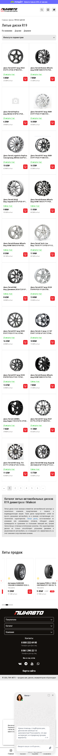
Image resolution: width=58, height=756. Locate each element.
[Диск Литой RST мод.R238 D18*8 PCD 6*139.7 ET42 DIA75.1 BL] (15, 364)
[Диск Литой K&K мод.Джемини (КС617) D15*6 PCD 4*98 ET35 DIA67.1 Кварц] (15, 276)
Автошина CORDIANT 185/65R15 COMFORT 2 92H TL (31, 584)
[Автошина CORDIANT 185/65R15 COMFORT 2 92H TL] (31, 572)
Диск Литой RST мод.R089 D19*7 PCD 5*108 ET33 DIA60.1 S (41, 113)
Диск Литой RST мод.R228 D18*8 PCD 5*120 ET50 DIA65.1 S (41, 288)
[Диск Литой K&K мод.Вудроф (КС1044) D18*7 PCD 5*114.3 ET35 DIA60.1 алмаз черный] (42, 451)
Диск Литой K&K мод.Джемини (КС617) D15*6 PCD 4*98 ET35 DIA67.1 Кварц (15, 288)
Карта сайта (29, 670)
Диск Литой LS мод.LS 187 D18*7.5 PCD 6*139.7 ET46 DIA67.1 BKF (41, 332)
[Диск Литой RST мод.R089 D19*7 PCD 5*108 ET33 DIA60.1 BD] (42, 144)
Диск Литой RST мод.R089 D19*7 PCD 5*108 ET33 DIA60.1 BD (41, 157)
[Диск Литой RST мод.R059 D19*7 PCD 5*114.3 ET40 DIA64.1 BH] (15, 320)
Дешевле (27, 31)
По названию (7, 31)
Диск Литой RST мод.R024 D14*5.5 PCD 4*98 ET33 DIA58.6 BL (14, 69)
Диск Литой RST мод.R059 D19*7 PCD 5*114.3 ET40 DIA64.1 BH (14, 332)
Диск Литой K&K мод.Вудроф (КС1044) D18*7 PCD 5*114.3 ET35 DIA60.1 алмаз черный (42, 464)
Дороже (18, 31)
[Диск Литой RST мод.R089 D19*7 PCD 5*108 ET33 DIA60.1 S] (42, 100)
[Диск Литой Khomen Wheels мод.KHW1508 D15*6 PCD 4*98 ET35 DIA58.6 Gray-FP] (42, 56)
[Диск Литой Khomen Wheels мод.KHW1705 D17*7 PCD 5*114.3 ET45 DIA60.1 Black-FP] (42, 188)
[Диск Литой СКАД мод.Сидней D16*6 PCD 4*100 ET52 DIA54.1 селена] (15, 188)
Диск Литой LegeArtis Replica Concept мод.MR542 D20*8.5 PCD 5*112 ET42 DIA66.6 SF (15, 157)
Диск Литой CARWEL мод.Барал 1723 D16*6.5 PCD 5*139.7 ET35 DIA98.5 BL (14, 420)
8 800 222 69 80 (29, 642)
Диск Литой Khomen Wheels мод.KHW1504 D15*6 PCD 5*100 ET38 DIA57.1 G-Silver (14, 244)
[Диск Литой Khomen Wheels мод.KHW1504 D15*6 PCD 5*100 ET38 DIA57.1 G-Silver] (15, 232)
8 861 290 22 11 (29, 650)
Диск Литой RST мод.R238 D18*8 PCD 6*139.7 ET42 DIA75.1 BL (14, 376)
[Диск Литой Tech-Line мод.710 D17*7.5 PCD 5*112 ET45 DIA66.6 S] (42, 232)
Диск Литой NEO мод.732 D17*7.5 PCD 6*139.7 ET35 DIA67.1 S (13, 464)
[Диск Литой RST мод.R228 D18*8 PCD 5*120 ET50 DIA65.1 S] (42, 276)
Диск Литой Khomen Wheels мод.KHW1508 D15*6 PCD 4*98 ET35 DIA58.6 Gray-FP (41, 69)
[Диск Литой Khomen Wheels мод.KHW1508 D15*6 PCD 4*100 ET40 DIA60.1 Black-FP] (42, 364)
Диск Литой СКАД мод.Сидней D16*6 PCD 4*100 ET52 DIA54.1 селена (15, 201)
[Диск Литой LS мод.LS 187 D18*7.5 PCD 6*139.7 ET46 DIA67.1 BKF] (42, 320)
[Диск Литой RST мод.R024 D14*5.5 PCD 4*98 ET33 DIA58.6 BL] (15, 56)
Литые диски (32, 519)
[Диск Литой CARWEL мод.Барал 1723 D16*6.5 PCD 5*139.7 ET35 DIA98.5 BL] (15, 408)
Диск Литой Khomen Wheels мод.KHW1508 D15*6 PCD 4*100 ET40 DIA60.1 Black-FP (41, 376)
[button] (2, 604)
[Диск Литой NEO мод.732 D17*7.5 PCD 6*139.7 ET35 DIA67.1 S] (15, 451)
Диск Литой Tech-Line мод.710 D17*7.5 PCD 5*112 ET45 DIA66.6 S (41, 244)
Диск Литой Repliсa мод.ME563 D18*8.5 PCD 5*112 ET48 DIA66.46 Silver (14, 113)
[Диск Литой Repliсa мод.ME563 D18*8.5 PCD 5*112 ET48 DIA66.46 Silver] (15, 100)
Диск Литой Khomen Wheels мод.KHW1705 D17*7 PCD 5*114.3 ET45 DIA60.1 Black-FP (41, 201)
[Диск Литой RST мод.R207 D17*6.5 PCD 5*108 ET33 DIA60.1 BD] (42, 408)
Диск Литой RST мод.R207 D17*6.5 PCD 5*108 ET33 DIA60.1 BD (41, 420)
